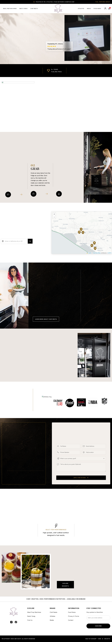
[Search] (30, 241)
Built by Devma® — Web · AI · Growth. (98, 639)
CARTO (109, 253)
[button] (94, 245)
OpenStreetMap (97, 253)
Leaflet (89, 253)
